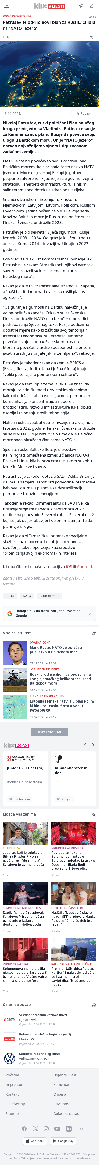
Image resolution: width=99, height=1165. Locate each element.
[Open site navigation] (6, 5)
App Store (37, 1141)
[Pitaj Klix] (16, 5)
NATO (27, 596)
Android (84, 566)
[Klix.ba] (49, 6)
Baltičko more (49, 596)
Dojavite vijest (64, 1075)
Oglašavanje (16, 1104)
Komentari (61, 1084)
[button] (84, 745)
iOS (69, 566)
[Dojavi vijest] (81, 5)
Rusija (10, 596)
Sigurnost (14, 1113)
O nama (59, 1094)
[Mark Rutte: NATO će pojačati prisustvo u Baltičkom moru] (15, 653)
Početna (12, 1075)
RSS (80, 1128)
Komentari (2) (49, 732)
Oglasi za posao (66, 1113)
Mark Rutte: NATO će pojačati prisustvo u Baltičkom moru (56, 650)
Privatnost (61, 1104)
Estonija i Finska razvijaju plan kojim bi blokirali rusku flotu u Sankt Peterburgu (62, 706)
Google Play (65, 1141)
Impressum (15, 1084)
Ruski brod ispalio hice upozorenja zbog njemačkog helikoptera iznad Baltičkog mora (60, 679)
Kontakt (12, 1094)
